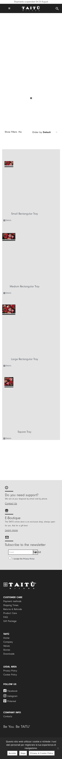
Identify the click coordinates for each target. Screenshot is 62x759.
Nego (23, 753)
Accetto (12, 753)
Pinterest (11, 701)
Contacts (7, 716)
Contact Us (11, 503)
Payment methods (12, 601)
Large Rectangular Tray (24, 359)
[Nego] (58, 748)
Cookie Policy (10, 674)
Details (8, 220)
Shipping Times (10, 605)
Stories (6, 649)
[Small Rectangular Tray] (9, 164)
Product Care (10, 613)
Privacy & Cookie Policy (41, 753)
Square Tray (24, 431)
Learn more (11, 530)
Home (6, 638)
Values (6, 646)
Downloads (8, 653)
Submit (35, 552)
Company (8, 642)
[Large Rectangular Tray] (9, 309)
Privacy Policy (28, 559)
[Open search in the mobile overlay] (57, 8)
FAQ (5, 617)
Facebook (12, 691)
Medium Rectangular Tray (24, 286)
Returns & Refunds (12, 609)
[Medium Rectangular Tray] (9, 237)
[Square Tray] (9, 382)
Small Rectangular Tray (24, 213)
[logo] (31, 7)
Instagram (12, 696)
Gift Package (10, 621)
